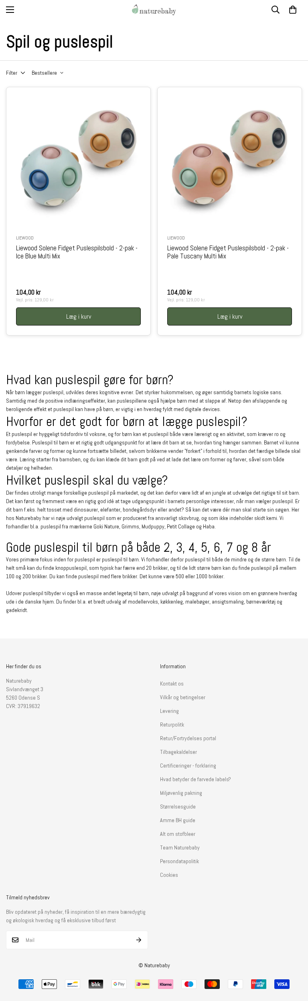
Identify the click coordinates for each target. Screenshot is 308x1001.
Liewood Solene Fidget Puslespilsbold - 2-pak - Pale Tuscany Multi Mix (228, 252)
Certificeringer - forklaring (188, 765)
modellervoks (143, 601)
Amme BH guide (177, 820)
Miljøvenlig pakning (181, 792)
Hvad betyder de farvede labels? (195, 779)
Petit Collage (181, 526)
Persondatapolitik (179, 861)
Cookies (169, 874)
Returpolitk (172, 724)
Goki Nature (106, 526)
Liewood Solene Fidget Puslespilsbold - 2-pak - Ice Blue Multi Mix (77, 252)
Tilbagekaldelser (178, 751)
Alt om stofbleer (177, 833)
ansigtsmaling (228, 601)
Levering (169, 710)
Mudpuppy (153, 526)
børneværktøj (261, 601)
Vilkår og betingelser (182, 697)
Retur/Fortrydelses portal (188, 738)
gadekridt (16, 610)
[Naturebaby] (154, 9)
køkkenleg (171, 601)
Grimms (130, 526)
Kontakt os (172, 683)
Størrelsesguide (178, 806)
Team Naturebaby (180, 847)
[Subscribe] (139, 940)
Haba (209, 526)
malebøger (197, 601)
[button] (293, 9)
